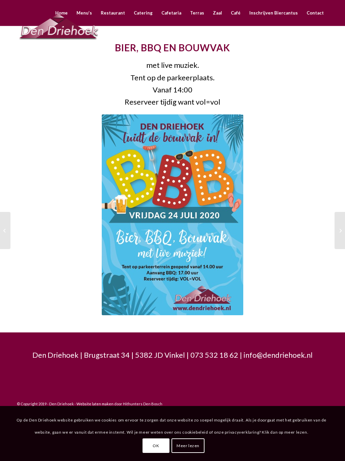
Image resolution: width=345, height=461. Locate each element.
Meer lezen (188, 445)
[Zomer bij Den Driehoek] (340, 230)
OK (156, 445)
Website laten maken (95, 404)
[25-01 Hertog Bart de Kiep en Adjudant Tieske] (5, 230)
